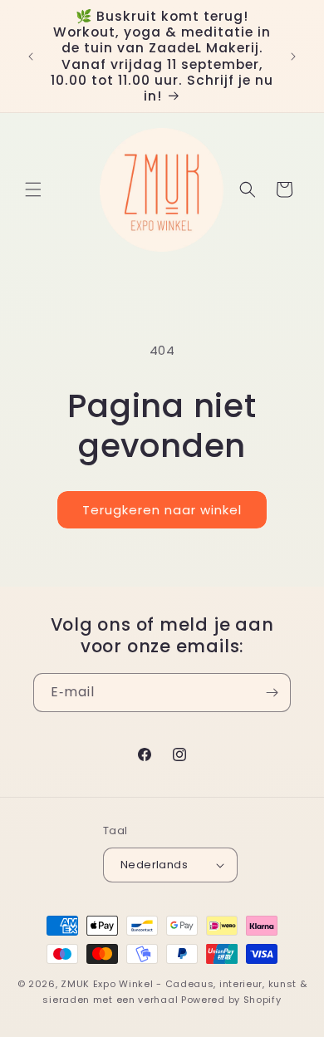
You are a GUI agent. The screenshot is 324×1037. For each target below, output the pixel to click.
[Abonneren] (271, 692)
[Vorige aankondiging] (30, 56)
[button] (33, 189)
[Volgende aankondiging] (293, 56)
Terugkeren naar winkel (162, 509)
